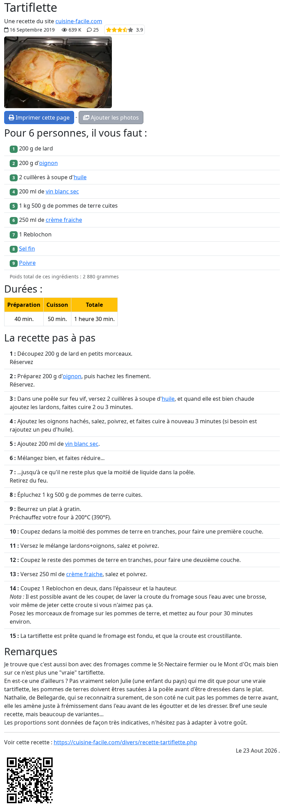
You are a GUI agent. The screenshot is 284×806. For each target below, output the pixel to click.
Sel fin (27, 248)
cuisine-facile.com (78, 21)
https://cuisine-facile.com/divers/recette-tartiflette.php (125, 742)
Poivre (27, 263)
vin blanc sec (62, 191)
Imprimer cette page (42, 117)
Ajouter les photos (114, 117)
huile (80, 177)
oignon (48, 163)
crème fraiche (64, 220)
